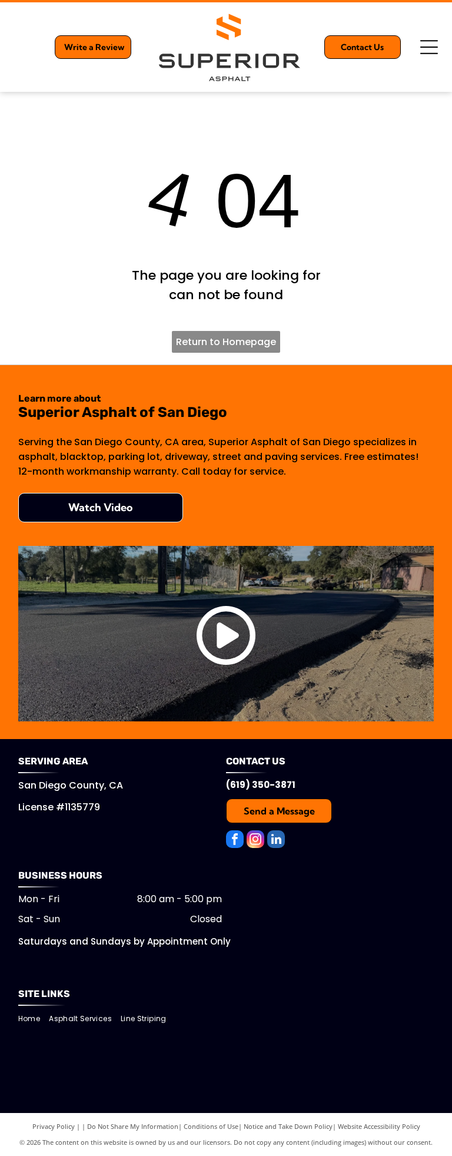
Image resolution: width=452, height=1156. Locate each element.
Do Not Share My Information (132, 1126)
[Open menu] (429, 47)
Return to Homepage (226, 342)
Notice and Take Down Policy (288, 1126)
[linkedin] (276, 840)
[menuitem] (33, 1018)
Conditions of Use (211, 1126)
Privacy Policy (53, 1126)
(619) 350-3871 (260, 785)
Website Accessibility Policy (379, 1126)
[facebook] (235, 840)
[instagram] (255, 840)
